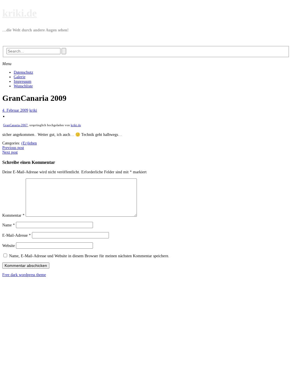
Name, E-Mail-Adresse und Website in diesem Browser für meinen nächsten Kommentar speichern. (89, 256)
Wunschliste (23, 86)
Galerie (19, 77)
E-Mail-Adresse (16, 235)
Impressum (22, 81)
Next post (10, 152)
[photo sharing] (3, 116)
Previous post (13, 148)
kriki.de (19, 13)
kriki (33, 110)
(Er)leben (29, 143)
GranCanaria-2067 (15, 125)
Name (8, 225)
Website (8, 246)
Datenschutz (23, 72)
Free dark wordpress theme (24, 275)
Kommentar (13, 215)
